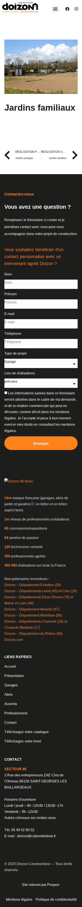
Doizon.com (13, 640)
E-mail (9, 314)
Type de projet (15, 353)
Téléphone (12, 333)
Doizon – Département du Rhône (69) (33, 633)
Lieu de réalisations (19, 373)
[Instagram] (76, 9)
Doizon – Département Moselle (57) (31, 609)
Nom (8, 274)
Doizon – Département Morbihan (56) (33, 615)
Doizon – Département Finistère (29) (32, 585)
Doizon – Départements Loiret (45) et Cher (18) (40, 591)
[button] (55, 9)
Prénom (10, 294)
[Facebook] (67, 9)
